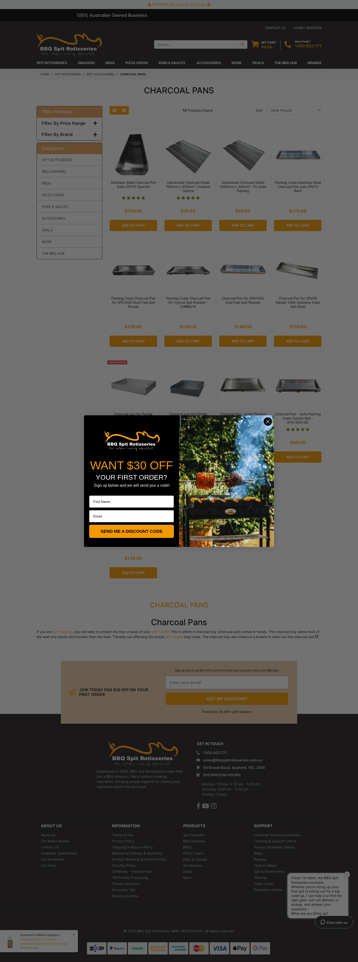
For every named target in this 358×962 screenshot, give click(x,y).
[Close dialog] (268, 421)
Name (93, 492)
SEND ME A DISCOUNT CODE (131, 531)
